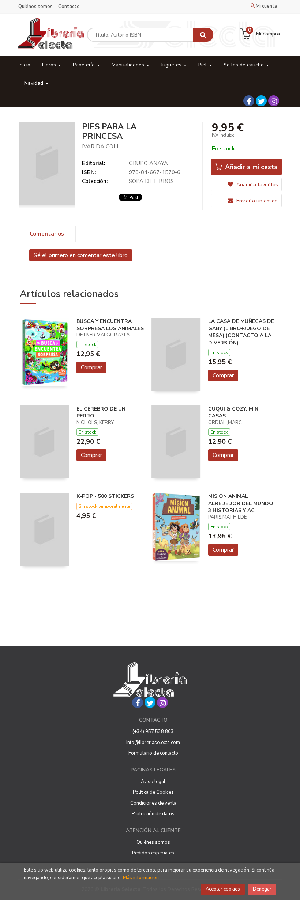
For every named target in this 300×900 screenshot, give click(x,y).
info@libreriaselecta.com (153, 742)
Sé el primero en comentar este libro (81, 255)
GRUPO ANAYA (148, 163)
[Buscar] (203, 35)
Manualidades (129, 64)
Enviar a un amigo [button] (256, 200)
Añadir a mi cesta (250, 167)
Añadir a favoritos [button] (256, 184)
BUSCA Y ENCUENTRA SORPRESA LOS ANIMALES (110, 325)
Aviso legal (153, 781)
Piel (203, 64)
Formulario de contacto (153, 753)
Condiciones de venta (153, 803)
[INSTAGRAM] (273, 100)
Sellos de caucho (244, 64)
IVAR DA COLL (101, 146)
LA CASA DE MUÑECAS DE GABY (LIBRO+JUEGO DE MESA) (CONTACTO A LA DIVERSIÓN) (241, 332)
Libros (49, 64)
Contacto (69, 6)
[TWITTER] (261, 100)
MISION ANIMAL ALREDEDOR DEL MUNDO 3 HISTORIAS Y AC (240, 503)
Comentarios (47, 233)
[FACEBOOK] (248, 100)
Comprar (91, 367)
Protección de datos (153, 814)
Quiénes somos (35, 6)
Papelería (84, 64)
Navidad (34, 83)
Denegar (262, 889)
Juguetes (172, 64)
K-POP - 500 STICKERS (105, 496)
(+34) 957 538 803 (153, 731)
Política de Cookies (153, 792)
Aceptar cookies (223, 889)
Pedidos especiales (153, 853)
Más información (141, 877)
